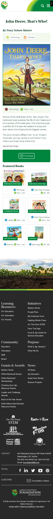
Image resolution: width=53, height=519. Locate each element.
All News (31, 369)
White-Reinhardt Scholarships (8, 379)
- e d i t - (51, 3)
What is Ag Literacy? (37, 346)
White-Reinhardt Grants (11, 373)
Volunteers (5, 350)
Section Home (34, 307)
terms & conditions (27, 506)
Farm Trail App (34, 328)
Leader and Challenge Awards (10, 394)
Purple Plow (33, 311)
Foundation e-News (40, 480)
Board (4, 358)
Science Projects (35, 382)
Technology (15, 37)
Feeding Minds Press (37, 320)
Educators (5, 346)
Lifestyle (31, 37)
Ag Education (33, 373)
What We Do (33, 350)
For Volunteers (7, 315)
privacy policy (14, 506)
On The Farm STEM (36, 324)
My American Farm (36, 316)
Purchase (28, 156)
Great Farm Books (36, 378)
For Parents (6, 319)
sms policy (40, 506)
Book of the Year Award (11, 399)
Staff (3, 354)
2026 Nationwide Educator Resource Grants (12, 405)
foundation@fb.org (31, 462)
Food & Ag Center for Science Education (37, 334)
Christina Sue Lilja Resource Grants (9, 386)
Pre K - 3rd (28, 109)
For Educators (7, 311)
